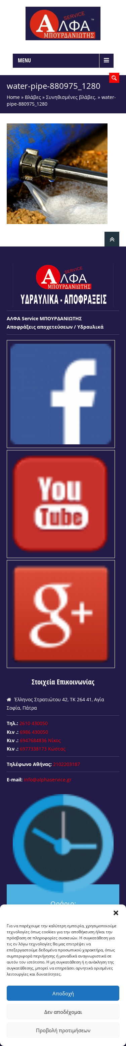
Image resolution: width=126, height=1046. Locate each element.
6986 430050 (34, 732)
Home (13, 97)
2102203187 (66, 764)
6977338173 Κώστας (43, 749)
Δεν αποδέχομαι (63, 1011)
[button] (116, 913)
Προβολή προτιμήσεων (63, 1030)
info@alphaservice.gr (48, 779)
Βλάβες (33, 97)
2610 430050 (33, 723)
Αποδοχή (63, 993)
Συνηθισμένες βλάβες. (71, 97)
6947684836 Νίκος (40, 740)
